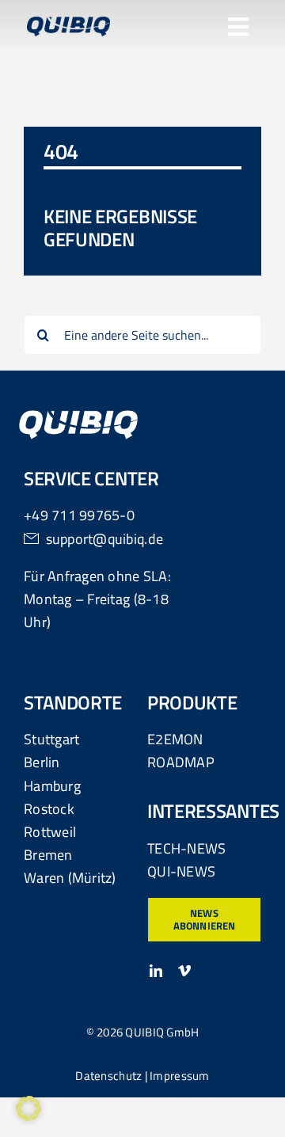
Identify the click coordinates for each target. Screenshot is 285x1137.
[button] (28, 1108)
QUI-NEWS (181, 871)
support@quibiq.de (105, 538)
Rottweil (50, 831)
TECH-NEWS (186, 848)
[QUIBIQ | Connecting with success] (68, 23)
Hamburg (52, 786)
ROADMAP (181, 762)
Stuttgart (51, 739)
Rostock (49, 808)
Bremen (48, 854)
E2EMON (175, 739)
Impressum (179, 1076)
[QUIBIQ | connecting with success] (78, 417)
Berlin (42, 762)
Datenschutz (108, 1076)
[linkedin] (156, 970)
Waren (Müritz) (70, 877)
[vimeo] (184, 970)
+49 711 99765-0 (79, 515)
